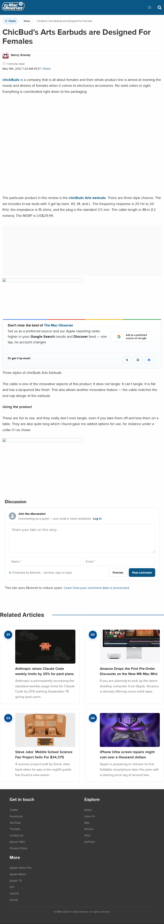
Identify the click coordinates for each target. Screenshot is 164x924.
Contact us (16, 835)
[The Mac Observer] (13, 7)
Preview (118, 572)
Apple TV (16, 880)
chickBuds (10, 79)
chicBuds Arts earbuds (87, 197)
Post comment (142, 572)
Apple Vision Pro (21, 867)
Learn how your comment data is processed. (97, 587)
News (27, 21)
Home (12, 21)
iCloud (14, 899)
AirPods (89, 841)
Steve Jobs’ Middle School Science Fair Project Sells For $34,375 (43, 754)
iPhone (88, 829)
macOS (14, 893)
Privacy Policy (18, 848)
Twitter (14, 810)
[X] (127, 359)
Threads (15, 829)
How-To (89, 816)
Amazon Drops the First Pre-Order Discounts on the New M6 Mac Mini (129, 671)
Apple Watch (18, 874)
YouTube (15, 822)
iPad (87, 835)
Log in (97, 518)
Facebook (16, 816)
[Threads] (138, 359)
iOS (12, 887)
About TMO (17, 841)
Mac (87, 822)
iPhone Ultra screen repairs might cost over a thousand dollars (127, 754)
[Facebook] (149, 360)
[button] (149, 7)
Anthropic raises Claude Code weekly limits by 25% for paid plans (44, 671)
